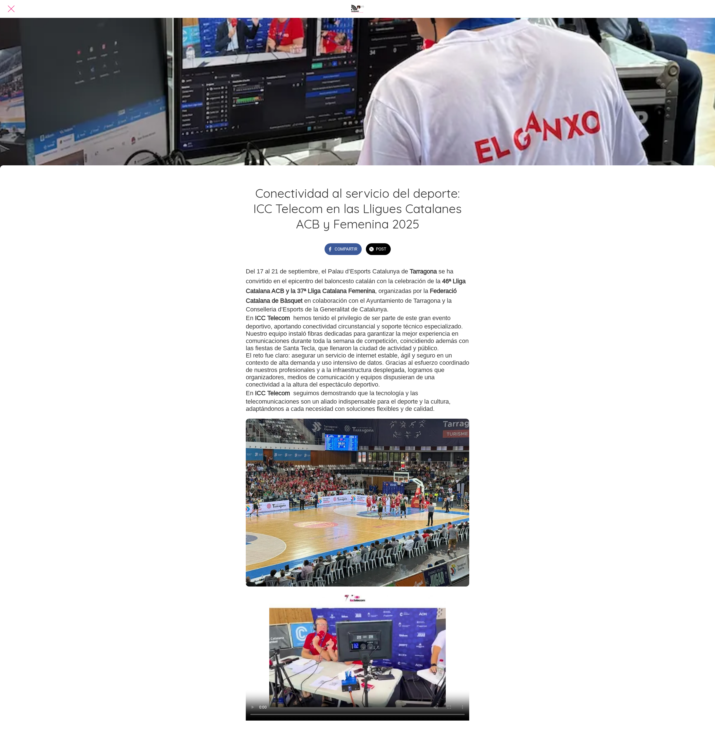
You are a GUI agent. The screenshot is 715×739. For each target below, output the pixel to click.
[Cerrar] (11, 9)
